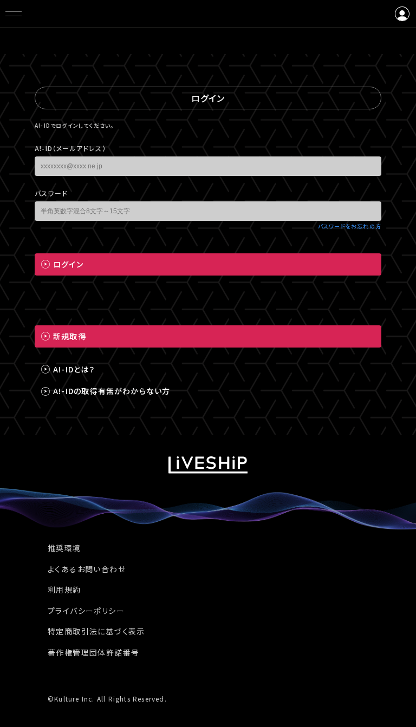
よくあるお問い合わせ (87, 569)
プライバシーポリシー (86, 610)
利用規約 (64, 589)
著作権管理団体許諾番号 (93, 652)
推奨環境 (64, 547)
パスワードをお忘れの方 (349, 226)
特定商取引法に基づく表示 (96, 631)
